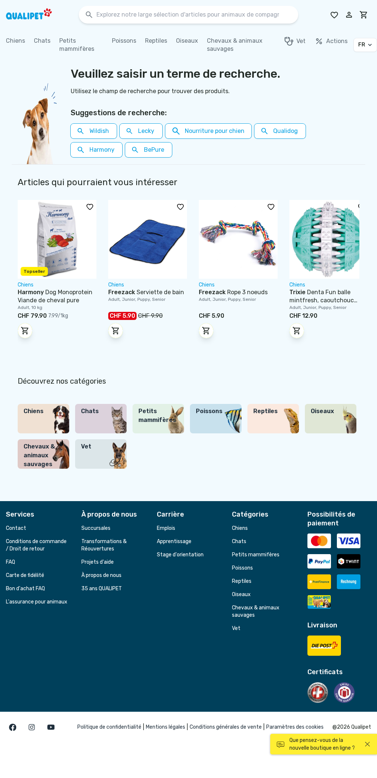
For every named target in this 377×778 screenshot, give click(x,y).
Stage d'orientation (180, 555)
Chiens (240, 528)
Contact (16, 528)
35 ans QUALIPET (101, 588)
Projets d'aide (97, 562)
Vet (236, 628)
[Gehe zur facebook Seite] (12, 727)
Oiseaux (241, 594)
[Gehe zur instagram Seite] (31, 727)
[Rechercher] (89, 15)
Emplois (166, 528)
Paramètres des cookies (295, 727)
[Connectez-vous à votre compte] (349, 14)
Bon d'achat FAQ (25, 588)
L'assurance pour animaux (36, 602)
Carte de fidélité (25, 575)
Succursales (95, 528)
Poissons (242, 568)
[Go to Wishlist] (334, 14)
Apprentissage (174, 541)
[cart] (363, 14)
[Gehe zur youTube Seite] (50, 727)
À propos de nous (101, 575)
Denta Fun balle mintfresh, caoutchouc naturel (321, 300)
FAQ (10, 562)
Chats (239, 541)
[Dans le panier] (25, 330)
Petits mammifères (255, 555)
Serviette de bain (146, 292)
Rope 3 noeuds (233, 292)
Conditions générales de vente (226, 727)
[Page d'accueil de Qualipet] (35, 14)
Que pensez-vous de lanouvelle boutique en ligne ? (322, 744)
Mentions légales (165, 727)
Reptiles (241, 581)
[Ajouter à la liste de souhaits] (90, 206)
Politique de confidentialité (109, 727)
